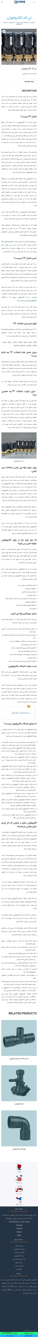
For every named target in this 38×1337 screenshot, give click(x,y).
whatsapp (19, 1225)
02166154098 (25, 1222)
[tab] (29, 82)
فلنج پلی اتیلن (19, 1266)
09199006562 (13, 1222)
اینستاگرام (19, 1183)
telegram (19, 1232)
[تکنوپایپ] (19, 2)
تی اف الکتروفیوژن (19, 1256)
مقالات (19, 1172)
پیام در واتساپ (28, 1333)
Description (29, 82)
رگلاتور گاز (19, 1269)
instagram (19, 1228)
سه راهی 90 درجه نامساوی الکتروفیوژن (19, 1059)
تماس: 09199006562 (9, 1333)
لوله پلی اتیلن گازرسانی (19, 1259)
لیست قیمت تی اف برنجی (19, 713)
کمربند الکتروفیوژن (19, 1104)
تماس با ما (19, 1194)
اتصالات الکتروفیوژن (26, 74)
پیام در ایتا (9, 1335)
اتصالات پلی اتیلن (31, 417)
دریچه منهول (19, 1262)
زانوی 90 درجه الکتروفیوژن (19, 1149)
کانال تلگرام (19, 1204)
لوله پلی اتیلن (8, 241)
